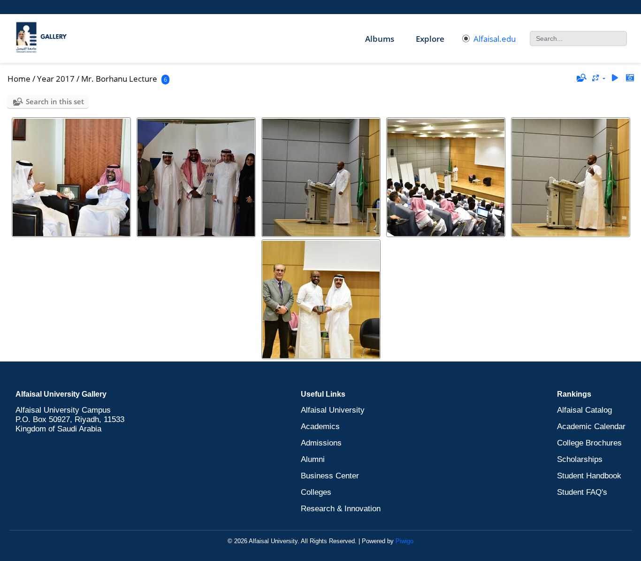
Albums (379, 38)
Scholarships (580, 459)
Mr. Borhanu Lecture (119, 78)
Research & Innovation (341, 508)
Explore (430, 38)
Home (19, 78)
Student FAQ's (582, 492)
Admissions (321, 442)
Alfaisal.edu (494, 38)
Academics (320, 426)
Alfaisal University (333, 410)
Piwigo (404, 541)
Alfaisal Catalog (584, 410)
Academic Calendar (591, 426)
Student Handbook (589, 475)
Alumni (313, 459)
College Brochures (589, 442)
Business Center (330, 475)
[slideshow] (614, 78)
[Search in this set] (581, 78)
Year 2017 (56, 78)
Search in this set (55, 101)
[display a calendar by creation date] (629, 78)
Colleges (316, 492)
